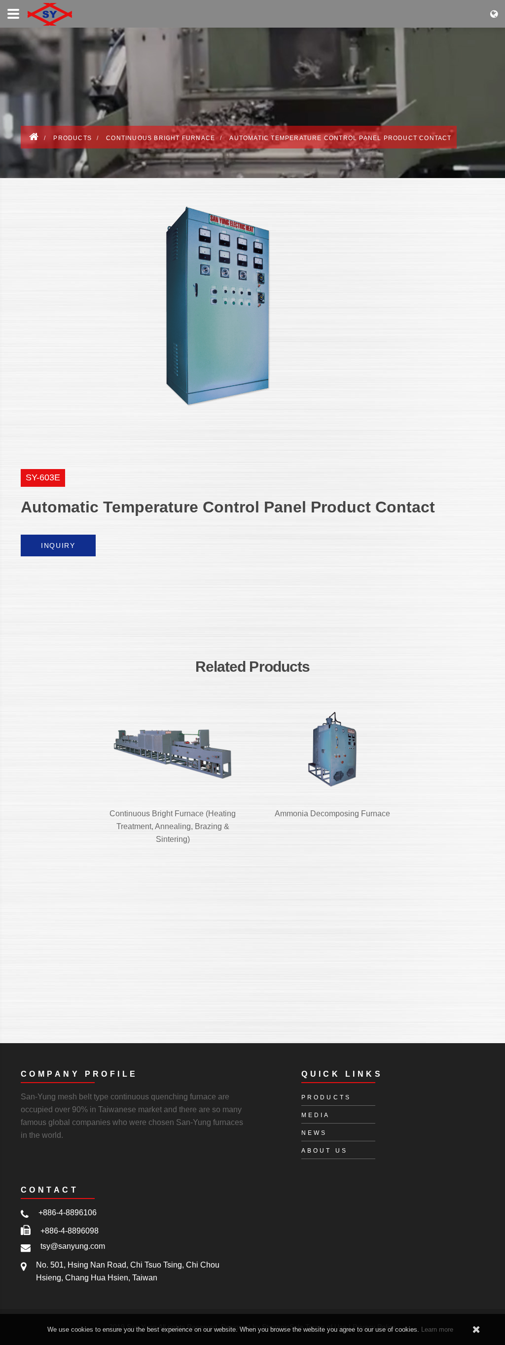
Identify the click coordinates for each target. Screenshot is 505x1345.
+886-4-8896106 (67, 1212)
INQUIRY (58, 545)
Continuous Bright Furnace (160, 138)
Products (72, 138)
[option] (252, 306)
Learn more (437, 1329)
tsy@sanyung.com (72, 1246)
